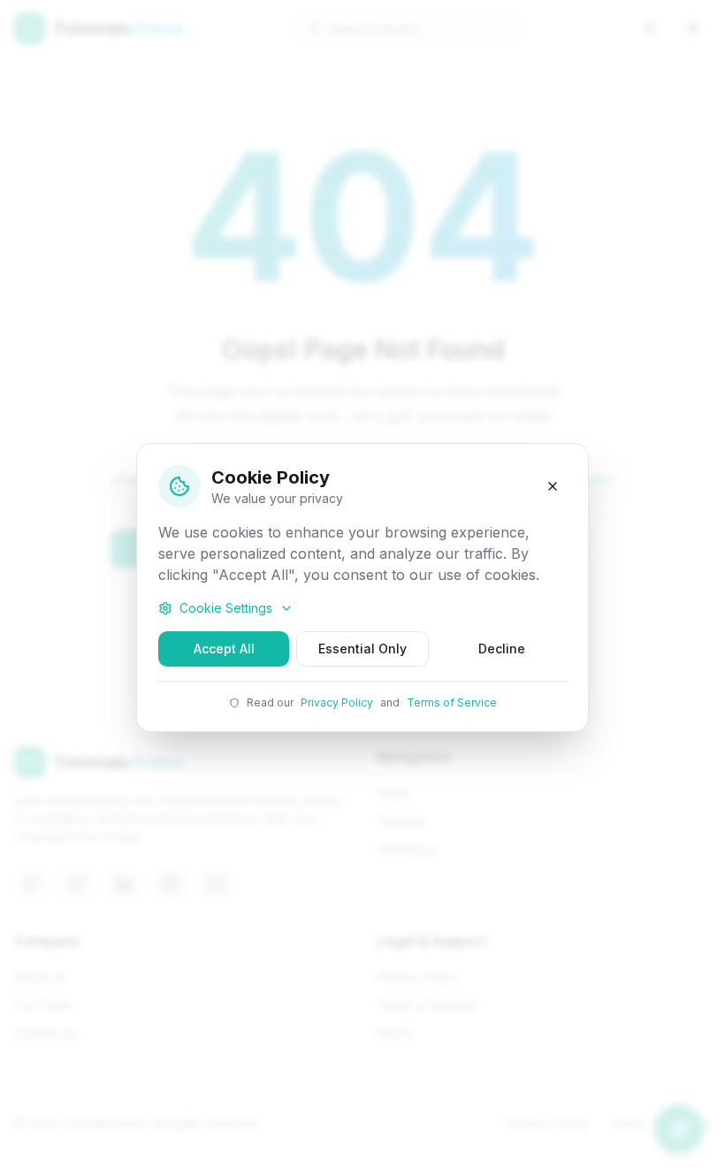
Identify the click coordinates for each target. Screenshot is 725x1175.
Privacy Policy (337, 702)
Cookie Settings (225, 607)
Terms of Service (452, 702)
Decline (501, 648)
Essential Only (362, 648)
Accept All (224, 648)
